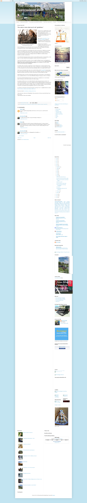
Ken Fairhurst (56, 438)
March (58, 175)
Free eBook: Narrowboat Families (35, 22)
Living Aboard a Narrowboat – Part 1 (29, 438)
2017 (57, 161)
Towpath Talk (43, 70)
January (58, 192)
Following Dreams (58, 111)
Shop (56, 117)
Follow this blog (62, 348)
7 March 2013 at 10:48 (23, 133)
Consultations (29, 104)
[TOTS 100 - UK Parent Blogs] (59, 370)
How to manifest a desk (59, 234)
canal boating (67, 201)
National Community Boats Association (62, 224)
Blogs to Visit (62, 202)
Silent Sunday (25, 461)
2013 (57, 165)
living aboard (57, 204)
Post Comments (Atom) (25, 139)
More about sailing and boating (60, 299)
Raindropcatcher (58, 247)
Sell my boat (57, 301)
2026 (57, 158)
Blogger (53, 495)
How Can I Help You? (48, 22)
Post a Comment (21, 135)
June (57, 171)
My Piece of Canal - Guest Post (27, 432)
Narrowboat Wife (23, 102)
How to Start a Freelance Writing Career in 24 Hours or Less (32, 479)
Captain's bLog (67, 203)
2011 (57, 195)
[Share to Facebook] (35, 102)
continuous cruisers (34, 104)
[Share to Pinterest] (36, 102)
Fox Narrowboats (58, 231)
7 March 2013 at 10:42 (23, 127)
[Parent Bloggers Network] (59, 374)
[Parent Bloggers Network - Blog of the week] (62, 252)
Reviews (57, 116)
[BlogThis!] (33, 102)
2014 (57, 164)
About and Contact (24, 22)
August (58, 168)
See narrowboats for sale (59, 300)
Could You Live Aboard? (26, 444)
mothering (62, 203)
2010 (57, 197)
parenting (57, 110)
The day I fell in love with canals (61, 183)
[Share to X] (34, 102)
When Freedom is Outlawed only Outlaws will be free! (26, 88)
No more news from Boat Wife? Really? (62, 178)
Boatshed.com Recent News (60, 217)
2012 (57, 194)
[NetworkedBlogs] (62, 346)
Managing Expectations (26, 473)
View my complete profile (64, 323)
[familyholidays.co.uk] (58, 371)
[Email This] (32, 102)
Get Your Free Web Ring (57, 441)
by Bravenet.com (57, 442)
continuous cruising (40, 104)
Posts (57, 98)
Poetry (54, 22)
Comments (57, 100)
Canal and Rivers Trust (23, 104)
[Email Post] (30, 102)
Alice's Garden (58, 242)
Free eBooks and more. (62, 22)
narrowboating (58, 109)
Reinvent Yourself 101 (59, 227)
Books (57, 115)
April (57, 174)
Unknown (21, 109)
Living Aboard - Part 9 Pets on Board (29, 467)
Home (18, 22)
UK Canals (61, 438)
